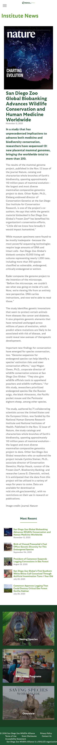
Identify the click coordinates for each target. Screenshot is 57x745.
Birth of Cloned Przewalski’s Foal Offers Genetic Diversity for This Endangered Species (30, 547)
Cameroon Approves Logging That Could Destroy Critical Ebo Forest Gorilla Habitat (31, 588)
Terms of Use (10, 736)
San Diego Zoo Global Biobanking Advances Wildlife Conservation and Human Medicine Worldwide (32, 532)
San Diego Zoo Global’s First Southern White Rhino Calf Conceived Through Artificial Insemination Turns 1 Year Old (33, 573)
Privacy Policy (46, 733)
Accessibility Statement (15, 739)
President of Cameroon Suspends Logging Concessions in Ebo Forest (31, 560)
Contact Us (46, 736)
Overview (29, 713)
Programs (35, 676)
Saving (23, 639)
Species (33, 639)
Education (22, 676)
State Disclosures (29, 736)
